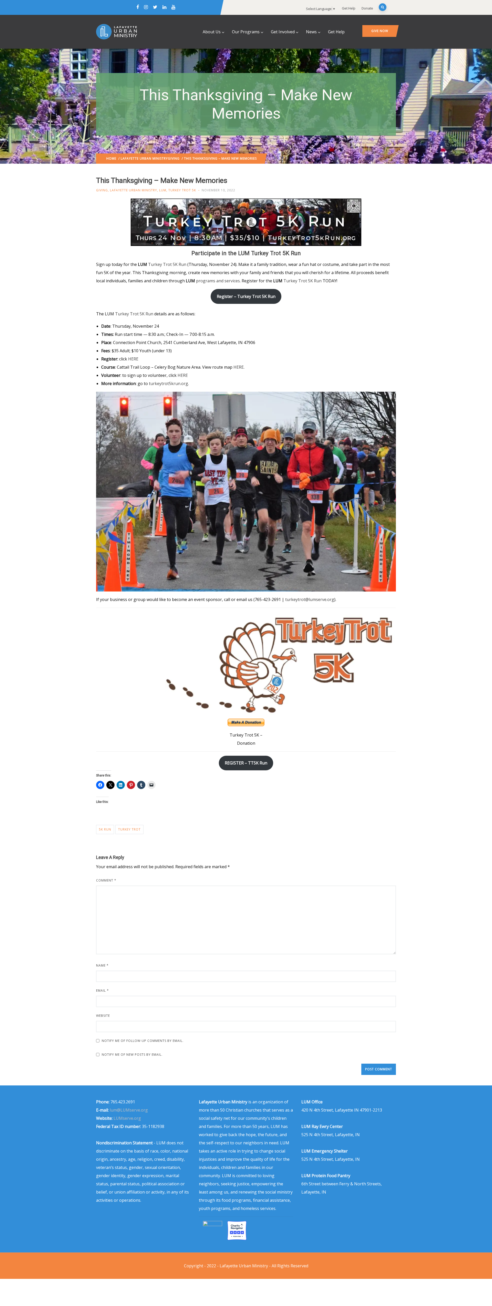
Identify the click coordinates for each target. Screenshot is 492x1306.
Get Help (348, 8)
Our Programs (246, 32)
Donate (367, 8)
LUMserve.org (127, 1118)
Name (102, 965)
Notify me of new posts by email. (132, 1054)
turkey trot (129, 829)
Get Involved (283, 32)
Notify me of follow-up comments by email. (142, 1041)
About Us (212, 32)
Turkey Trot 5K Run (167, 264)
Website (103, 1015)
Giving (174, 158)
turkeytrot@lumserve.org (309, 599)
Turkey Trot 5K (182, 190)
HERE (133, 359)
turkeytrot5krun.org (168, 383)
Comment (106, 880)
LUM (162, 190)
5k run (105, 829)
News (311, 32)
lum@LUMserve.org (129, 1110)
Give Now (379, 31)
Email (102, 990)
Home (111, 158)
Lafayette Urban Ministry (144, 158)
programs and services (218, 281)
